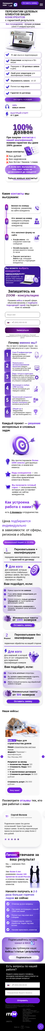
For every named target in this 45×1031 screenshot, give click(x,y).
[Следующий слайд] (43, 756)
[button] (30, 3)
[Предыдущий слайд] (2, 756)
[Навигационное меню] (41, 5)
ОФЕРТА (9, 1021)
